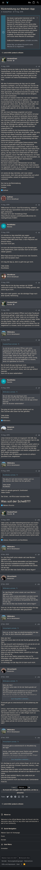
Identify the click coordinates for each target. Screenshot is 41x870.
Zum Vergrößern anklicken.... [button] (20, 699)
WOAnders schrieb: (9, 392)
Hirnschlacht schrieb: (10, 628)
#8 (39, 435)
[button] (3, 2)
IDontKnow (11, 274)
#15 (39, 738)
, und (15, 540)
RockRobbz (11, 224)
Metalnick (10, 427)
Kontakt (3, 840)
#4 (39, 283)
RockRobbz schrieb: (9, 475)
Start (18, 864)
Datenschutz (28, 861)
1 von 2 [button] (14, 787)
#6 (39, 340)
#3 (39, 232)
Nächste (22, 787)
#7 (39, 388)
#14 (39, 677)
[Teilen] (36, 67)
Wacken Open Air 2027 (9, 858)
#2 (39, 205)
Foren (3, 836)
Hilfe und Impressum (8, 864)
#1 (39, 66)
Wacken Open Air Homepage (10, 832)
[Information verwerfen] (37, 18)
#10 (39, 520)
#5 (39, 310)
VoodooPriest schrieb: (10, 344)
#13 (39, 624)
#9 (39, 471)
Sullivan (10, 197)
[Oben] (21, 864)
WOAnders (11, 332)
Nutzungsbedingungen (15, 861)
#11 (39, 554)
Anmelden (4, 848)
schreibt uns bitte (31, 40)
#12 (39, 584)
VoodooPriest (7, 12)
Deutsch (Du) (25, 858)
